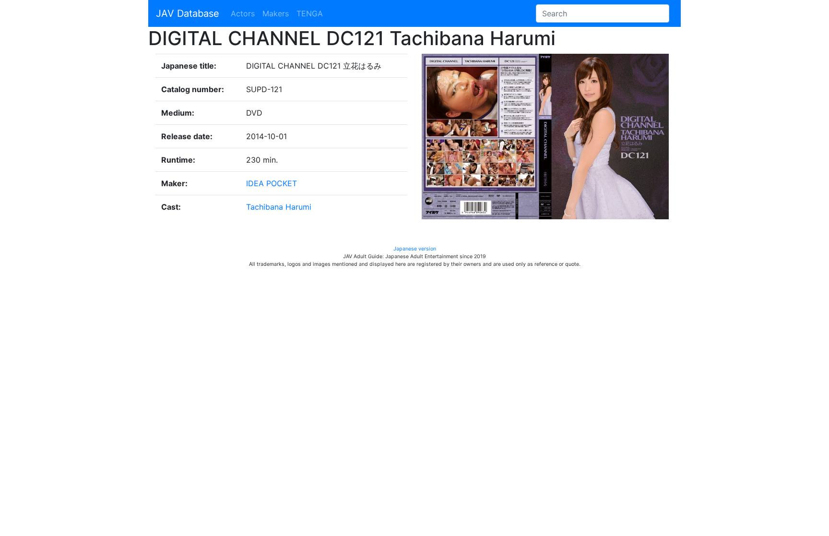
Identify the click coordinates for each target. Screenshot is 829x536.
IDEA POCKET (271, 183)
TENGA (309, 13)
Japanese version (414, 249)
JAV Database (187, 13)
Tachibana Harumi (278, 207)
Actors (243, 13)
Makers (275, 13)
